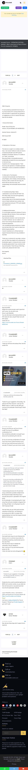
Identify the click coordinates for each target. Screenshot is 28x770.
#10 (25, 621)
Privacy (14, 764)
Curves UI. (18, 761)
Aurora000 (12, 82)
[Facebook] (7, 705)
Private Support (18, 602)
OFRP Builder (18, 712)
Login (25, 7)
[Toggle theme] (20, 2)
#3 (25, 305)
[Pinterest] (17, 705)
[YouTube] (23, 768)
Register (19, 7)
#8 (25, 534)
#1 (25, 89)
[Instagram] (14, 705)
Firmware (4, 718)
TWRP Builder (6, 712)
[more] (22, 83)
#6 (25, 426)
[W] (4, 768)
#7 (25, 462)
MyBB (18, 759)
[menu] (24, 2)
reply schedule (13, 600)
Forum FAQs (17, 718)
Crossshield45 (13, 298)
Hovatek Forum (5, 42)
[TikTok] (21, 705)
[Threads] (25, 705)
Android (3, 44)
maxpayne (12, 561)
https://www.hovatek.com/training (11, 596)
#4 (25, 341)
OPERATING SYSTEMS (17, 42)
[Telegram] (14, 768)
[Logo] (5, 686)
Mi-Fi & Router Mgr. (7, 715)
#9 (25, 568)
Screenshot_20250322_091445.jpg (13, 263)
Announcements (6, 721)
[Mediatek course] (14, 376)
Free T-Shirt (17, 715)
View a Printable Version (14, 643)
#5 (25, 362)
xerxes (11, 614)
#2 (25, 286)
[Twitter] (10, 705)
